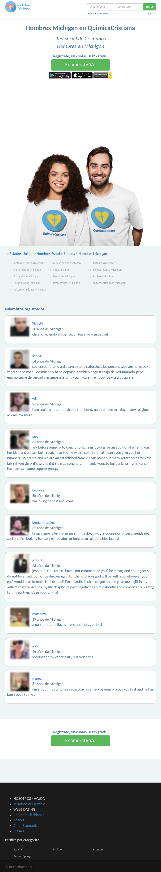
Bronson (98, 849)
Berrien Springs (22, 856)
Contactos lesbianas (28, 815)
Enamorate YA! (80, 64)
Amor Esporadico (26, 826)
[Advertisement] (80, 110)
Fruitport (58, 849)
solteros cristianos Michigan (29, 289)
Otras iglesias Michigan (26, 283)
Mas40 (18, 831)
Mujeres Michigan (103, 276)
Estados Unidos (21, 254)
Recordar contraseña (97, 14)
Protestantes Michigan (66, 283)
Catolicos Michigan (104, 263)
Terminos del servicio (29, 804)
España (17, 849)
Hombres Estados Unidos (56, 254)
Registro (151, 14)
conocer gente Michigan (107, 269)
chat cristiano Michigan (27, 269)
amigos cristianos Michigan (29, 263)
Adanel (18, 820)
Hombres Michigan (64, 276)
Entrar (149, 6)
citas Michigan (61, 269)
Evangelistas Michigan (26, 276)
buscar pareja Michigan (67, 263)
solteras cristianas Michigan (109, 283)
